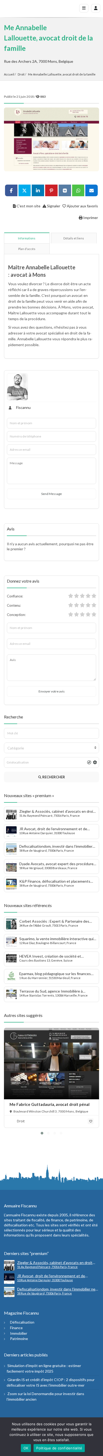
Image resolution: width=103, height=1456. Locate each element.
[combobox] (51, 748)
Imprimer (90, 217)
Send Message (51, 494)
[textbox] (51, 748)
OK (26, 1448)
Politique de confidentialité (59, 1448)
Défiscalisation (22, 1322)
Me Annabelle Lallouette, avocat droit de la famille (62, 74)
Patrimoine (19, 1338)
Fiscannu (23, 407)
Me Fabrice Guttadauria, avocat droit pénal (50, 1104)
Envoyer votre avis (52, 691)
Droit (21, 74)
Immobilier (18, 1333)
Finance (16, 1327)
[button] (42, 1133)
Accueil (9, 74)
